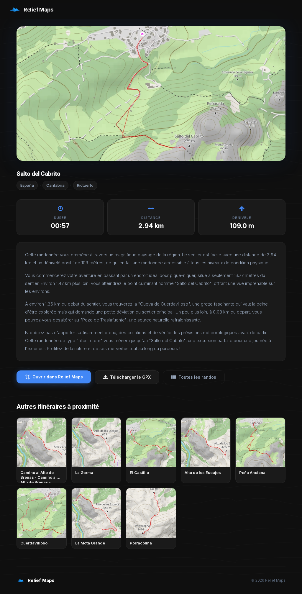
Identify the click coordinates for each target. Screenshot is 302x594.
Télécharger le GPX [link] (130, 377)
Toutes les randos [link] (197, 377)
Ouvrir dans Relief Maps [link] (57, 376)
